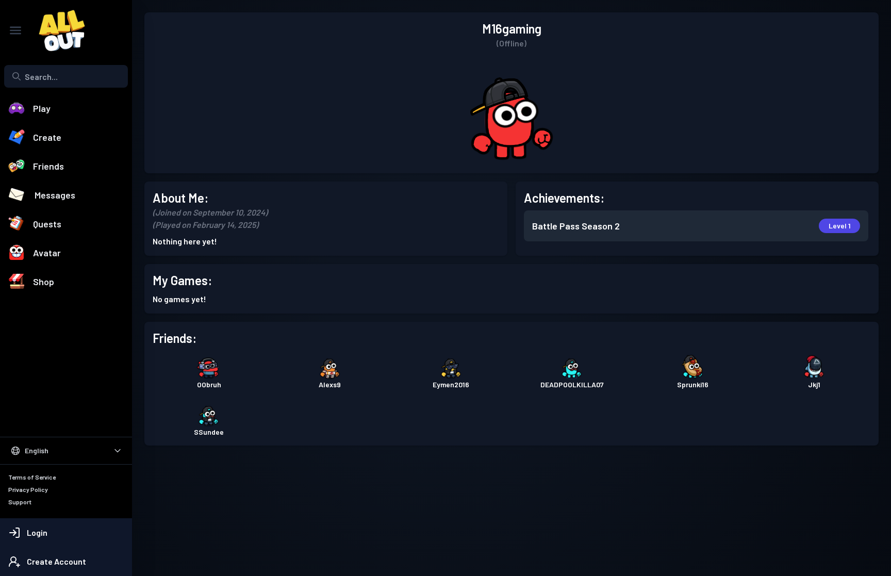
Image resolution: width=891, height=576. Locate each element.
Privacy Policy (28, 489)
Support (19, 501)
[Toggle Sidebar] (15, 30)
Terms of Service (32, 477)
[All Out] (57, 30)
